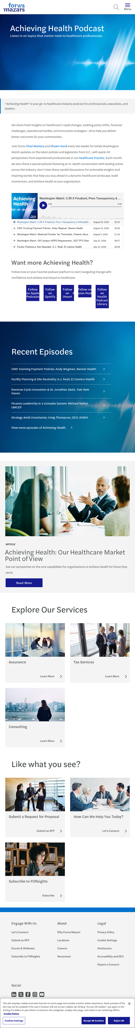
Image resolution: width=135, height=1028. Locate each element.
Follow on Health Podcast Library (102, 296)
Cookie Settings (107, 940)
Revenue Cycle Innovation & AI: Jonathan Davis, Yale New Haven (50, 391)
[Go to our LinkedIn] (13, 994)
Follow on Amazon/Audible (84, 291)
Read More (24, 582)
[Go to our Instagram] (35, 994)
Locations (63, 940)
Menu (127, 9)
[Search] (116, 7)
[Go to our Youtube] (41, 994)
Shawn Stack (59, 146)
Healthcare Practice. (92, 158)
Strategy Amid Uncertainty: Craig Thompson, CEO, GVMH (49, 417)
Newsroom (64, 956)
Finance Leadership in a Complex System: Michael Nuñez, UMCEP (50, 405)
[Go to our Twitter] (20, 994)
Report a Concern (108, 964)
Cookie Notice (11, 1013)
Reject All (119, 1020)
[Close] (129, 1003)
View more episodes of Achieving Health (38, 427)
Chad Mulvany (35, 146)
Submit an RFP (20, 940)
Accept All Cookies (93, 1020)
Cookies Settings (14, 1020)
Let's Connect (19, 932)
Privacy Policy (105, 932)
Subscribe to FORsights (25, 956)
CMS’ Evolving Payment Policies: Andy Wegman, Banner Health (53, 369)
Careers (62, 948)
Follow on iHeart (67, 293)
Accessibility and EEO (110, 956)
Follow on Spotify (50, 293)
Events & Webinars (23, 948)
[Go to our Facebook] (27, 994)
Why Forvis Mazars (68, 932)
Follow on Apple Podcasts (32, 293)
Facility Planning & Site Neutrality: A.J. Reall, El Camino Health (53, 379)
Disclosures (104, 948)
